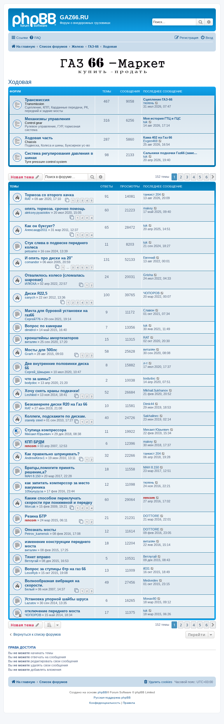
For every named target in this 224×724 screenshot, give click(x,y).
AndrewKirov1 (35, 458)
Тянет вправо (37, 557)
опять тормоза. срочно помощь (55, 208)
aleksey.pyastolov (37, 212)
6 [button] (206, 177)
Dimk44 (148, 404)
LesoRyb (31, 573)
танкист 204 (152, 194)
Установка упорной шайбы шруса (56, 599)
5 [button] (200, 177)
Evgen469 (150, 141)
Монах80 (149, 598)
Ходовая (20, 82)
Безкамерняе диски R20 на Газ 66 (56, 404)
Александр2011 (36, 230)
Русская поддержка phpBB (112, 697)
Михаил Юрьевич (38, 434)
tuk (145, 122)
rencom (30, 446)
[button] (213, 176)
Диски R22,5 (36, 293)
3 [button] (187, 177)
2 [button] (181, 177)
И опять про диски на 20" (49, 258)
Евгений (149, 257)
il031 (146, 568)
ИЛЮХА (30, 283)
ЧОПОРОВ (151, 293)
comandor (32, 262)
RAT (28, 199)
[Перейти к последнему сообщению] (163, 194)
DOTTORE (151, 516)
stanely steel (34, 420)
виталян (31, 342)
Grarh (29, 354)
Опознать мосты (40, 530)
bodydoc (31, 383)
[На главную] (35, 19)
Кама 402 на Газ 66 (157, 137)
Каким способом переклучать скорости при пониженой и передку (58, 500)
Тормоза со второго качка (49, 195)
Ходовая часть (39, 138)
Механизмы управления (47, 119)
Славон (148, 310)
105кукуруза (34, 491)
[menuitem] (35, 37)
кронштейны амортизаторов (51, 338)
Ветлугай (31, 561)
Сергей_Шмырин (37, 372)
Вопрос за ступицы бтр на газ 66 (55, 569)
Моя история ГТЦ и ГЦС (162, 118)
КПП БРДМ (34, 442)
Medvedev (150, 580)
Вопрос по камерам (43, 326)
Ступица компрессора (45, 430)
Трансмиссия (37, 100)
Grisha (148, 275)
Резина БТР (36, 516)
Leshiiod (30, 395)
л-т (145, 363)
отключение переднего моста (52, 611)
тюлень (148, 103)
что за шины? (38, 379)
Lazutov (30, 603)
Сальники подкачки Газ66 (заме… (170, 153)
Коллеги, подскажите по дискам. (55, 416)
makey (148, 208)
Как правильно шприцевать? (52, 454)
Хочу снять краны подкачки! (52, 391)
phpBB (102, 692)
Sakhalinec (151, 416)
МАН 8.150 (33, 476)
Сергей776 (33, 319)
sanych (30, 297)
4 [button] (193, 177)
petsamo (31, 251)
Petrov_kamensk (37, 533)
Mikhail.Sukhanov (155, 390)
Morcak (30, 506)
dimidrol (30, 330)
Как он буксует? (40, 226)
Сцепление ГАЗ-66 (157, 99)
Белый (29, 589)
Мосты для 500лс (41, 350)
